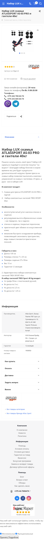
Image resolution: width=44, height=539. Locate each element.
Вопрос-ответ (22, 480)
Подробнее (13, 537)
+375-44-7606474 (21, 491)
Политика (22, 436)
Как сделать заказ (22, 486)
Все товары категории (16, 409)
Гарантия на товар (22, 455)
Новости (22, 433)
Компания (22, 425)
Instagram (28, 498)
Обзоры (22, 483)
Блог (22, 477)
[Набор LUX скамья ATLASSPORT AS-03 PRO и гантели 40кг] (22, 40)
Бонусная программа (22, 461)
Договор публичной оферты (22, 467)
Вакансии (22, 458)
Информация (22, 441)
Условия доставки (22, 452)
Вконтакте (17, 498)
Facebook (23, 498)
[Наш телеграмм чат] (15, 103)
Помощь (22, 446)
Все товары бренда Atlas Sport (19, 413)
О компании (22, 430)
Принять (4, 537)
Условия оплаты (22, 449)
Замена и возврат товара (22, 464)
